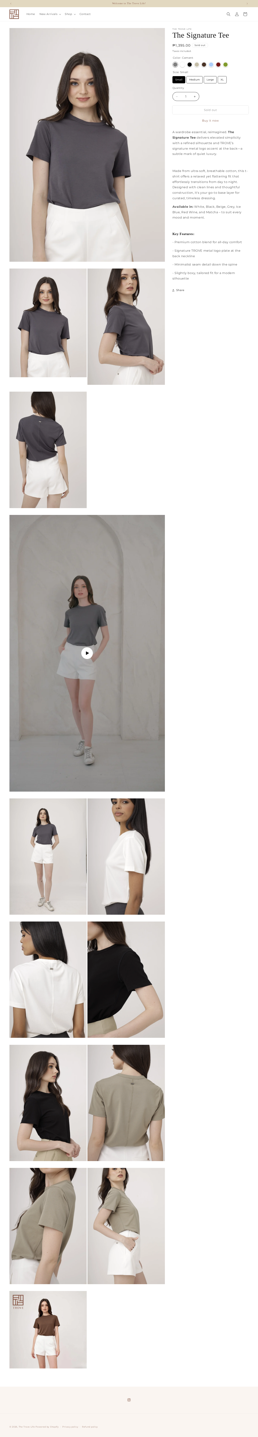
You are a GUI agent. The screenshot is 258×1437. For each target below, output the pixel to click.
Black (189, 64)
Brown (204, 64)
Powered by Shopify (47, 1426)
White (182, 64)
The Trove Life (27, 1426)
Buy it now (210, 120)
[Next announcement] (247, 3)
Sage (197, 64)
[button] (50, 14)
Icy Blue (211, 64)
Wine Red (218, 64)
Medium (194, 78)
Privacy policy (70, 1426)
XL (222, 78)
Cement (175, 64)
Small (179, 78)
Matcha (225, 64)
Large (210, 78)
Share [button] (180, 290)
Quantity (178, 87)
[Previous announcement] (11, 3)
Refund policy (90, 1426)
